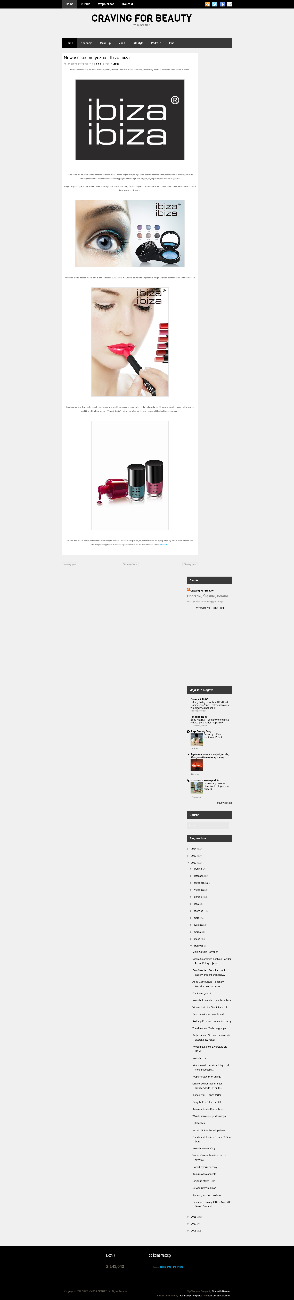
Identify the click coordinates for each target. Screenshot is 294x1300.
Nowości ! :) (199, 1058)
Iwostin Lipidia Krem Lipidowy (208, 1130)
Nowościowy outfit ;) (203, 1148)
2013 (194, 855)
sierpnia (198, 896)
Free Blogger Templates (190, 1295)
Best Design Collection (218, 1295)
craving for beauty (202, 590)
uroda (116, 63)
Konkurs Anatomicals (204, 1174)
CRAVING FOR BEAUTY (142, 18)
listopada (199, 875)
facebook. (164, 545)
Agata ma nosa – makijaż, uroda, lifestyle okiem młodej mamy (210, 756)
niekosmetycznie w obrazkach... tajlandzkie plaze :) (217, 786)
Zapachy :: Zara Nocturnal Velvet (213, 736)
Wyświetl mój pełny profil (210, 607)
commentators (168, 1267)
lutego (197, 938)
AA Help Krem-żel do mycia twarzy (211, 1021)
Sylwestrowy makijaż (204, 1187)
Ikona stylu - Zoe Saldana (206, 1195)
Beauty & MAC (199, 699)
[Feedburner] (229, 4)
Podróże (156, 43)
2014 (194, 848)
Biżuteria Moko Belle (203, 1180)
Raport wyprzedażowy (204, 1167)
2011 (194, 1216)
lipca (196, 903)
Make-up (105, 43)
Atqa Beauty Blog (201, 731)
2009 (194, 1230)
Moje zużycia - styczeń (205, 951)
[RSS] (207, 4)
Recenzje (86, 43)
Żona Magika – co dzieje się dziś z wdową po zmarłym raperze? (210, 721)
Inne (171, 43)
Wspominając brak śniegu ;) (207, 1076)
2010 (194, 1223)
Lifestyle (138, 43)
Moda (121, 43)
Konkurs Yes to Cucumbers (207, 1109)
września (199, 889)
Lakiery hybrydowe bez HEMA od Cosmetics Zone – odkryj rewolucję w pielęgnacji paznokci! (210, 705)
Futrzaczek (198, 1123)
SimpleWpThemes (221, 1291)
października (201, 882)
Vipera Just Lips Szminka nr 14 (209, 1007)
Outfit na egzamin (202, 993)
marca (197, 931)
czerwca (199, 910)
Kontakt (127, 4)
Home (70, 4)
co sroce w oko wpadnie (205, 780)
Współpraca (106, 4)
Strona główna (130, 564)
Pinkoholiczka (199, 716)
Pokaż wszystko (224, 802)
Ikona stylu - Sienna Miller (206, 1094)
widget (180, 1267)
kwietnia (198, 924)
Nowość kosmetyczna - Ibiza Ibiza (211, 1000)
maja (197, 917)
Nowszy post (70, 564)
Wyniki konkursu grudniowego (209, 1116)
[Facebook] (222, 4)
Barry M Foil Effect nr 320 (206, 1102)
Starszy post (190, 564)
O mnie (85, 4)
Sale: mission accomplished (208, 1014)
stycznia (199, 945)
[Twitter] (214, 4)
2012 (194, 862)
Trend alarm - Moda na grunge (209, 1028)
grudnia (198, 868)
